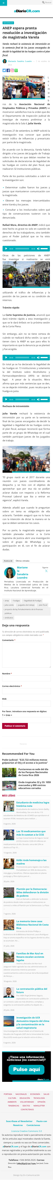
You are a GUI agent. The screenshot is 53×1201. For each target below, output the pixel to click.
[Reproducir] (6, 248)
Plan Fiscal (43, 605)
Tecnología (39, 1098)
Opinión (41, 1102)
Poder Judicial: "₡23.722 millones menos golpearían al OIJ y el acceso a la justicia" (25, 761)
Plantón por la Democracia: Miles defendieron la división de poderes (32, 892)
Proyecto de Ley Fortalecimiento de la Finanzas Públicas (24, 611)
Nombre (7, 673)
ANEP (7, 600)
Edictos (26, 1105)
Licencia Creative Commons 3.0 (26, 1131)
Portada (8, 1094)
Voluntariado (27, 1102)
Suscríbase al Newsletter (19, 1121)
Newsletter (39, 1105)
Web (4, 698)
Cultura (12, 1098)
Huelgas (16, 600)
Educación (25, 1098)
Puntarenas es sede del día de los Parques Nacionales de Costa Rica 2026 (33, 772)
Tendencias (13, 1105)
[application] (26, 248)
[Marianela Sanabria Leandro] (10, 577)
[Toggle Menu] (3, 3)
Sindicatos (9, 617)
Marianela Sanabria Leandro (20, 61)
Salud (46, 1094)
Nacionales (8, 23)
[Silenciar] (38, 248)
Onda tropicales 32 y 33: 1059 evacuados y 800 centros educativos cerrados (34, 785)
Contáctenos (27, 1109)
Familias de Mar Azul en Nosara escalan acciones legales (30, 957)
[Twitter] (46, 571)
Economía (35, 1094)
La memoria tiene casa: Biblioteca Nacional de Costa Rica (32, 925)
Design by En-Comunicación (26, 1175)
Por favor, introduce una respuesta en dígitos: (24, 711)
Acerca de (8, 561)
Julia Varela (9, 605)
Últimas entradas (23, 561)
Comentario (8, 640)
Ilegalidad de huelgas (33, 600)
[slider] (44, 248)
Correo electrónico (12, 686)
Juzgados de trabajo (26, 605)
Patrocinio (23, 744)
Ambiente (12, 1102)
